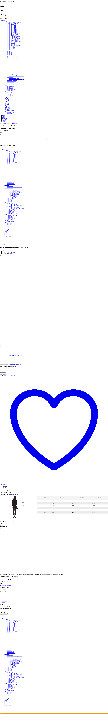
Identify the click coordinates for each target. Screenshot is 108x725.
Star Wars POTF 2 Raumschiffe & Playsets (16, 79)
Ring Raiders (6, 103)
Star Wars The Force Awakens (12, 84)
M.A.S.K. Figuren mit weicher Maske (13, 36)
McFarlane (6, 106)
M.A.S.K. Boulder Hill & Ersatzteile (13, 33)
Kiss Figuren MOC (7, 107)
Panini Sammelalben (10, 112)
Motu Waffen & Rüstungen (14, 63)
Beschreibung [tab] (4, 486)
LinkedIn (8, 375)
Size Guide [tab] (4, 487)
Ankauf (3, 116)
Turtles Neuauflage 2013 (11, 89)
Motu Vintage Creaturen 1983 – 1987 (15, 61)
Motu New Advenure (10, 68)
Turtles (5, 85)
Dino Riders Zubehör (10, 53)
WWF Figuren (9, 94)
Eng (3, 10)
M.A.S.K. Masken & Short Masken (13, 39)
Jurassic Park (6, 99)
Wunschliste (4, 119)
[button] (1, 124)
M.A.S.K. (6, 21)
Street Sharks (6, 100)
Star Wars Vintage (10, 74)
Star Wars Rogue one (10, 83)
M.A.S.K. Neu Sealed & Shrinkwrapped (14, 22)
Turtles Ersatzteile (10, 88)
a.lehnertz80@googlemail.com (5, 585)
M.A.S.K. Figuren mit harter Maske (13, 37)
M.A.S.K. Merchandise (11, 43)
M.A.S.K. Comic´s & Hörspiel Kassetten (14, 41)
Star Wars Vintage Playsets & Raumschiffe (16, 76)
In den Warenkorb (3, 374)
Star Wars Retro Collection (11, 81)
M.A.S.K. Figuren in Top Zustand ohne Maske (15, 38)
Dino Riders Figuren (10, 52)
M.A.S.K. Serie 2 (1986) (11, 26)
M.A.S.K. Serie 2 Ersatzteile (12, 30)
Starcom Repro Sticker (11, 92)
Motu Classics (9, 199)
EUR (5, 16)
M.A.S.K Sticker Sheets (11, 44)
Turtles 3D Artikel (10, 90)
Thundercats (6, 97)
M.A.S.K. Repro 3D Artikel (12, 47)
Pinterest (11, 375)
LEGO (5, 102)
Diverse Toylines (7, 108)
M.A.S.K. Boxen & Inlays (11, 24)
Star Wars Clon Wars (10, 82)
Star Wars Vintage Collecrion (12, 80)
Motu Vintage (9, 59)
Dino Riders (6, 50)
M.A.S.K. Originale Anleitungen (12, 40)
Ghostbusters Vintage (10, 56)
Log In (3, 121)
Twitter (5, 375)
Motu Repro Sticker (12, 67)
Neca (5, 105)
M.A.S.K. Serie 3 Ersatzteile (12, 31)
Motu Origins (9, 200)
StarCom (6, 91)
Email (14, 375)
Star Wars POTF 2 (10, 77)
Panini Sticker (9, 113)
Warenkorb (4, 120)
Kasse (9, 613)
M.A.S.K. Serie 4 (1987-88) (12, 28)
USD (3, 14)
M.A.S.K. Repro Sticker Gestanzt (13, 46)
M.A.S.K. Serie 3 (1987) (11, 27)
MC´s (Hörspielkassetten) (9, 110)
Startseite (3, 115)
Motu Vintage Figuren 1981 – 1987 (15, 60)
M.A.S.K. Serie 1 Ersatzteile (12, 29)
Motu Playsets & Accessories (14, 64)
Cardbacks (6, 96)
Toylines (3, 20)
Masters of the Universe (8, 58)
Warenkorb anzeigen (3, 613)
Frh (5, 12)
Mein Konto (4, 118)
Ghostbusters (6, 55)
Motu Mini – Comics (12, 65)
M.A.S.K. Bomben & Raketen (12, 34)
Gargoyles (6, 98)
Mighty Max (6, 101)
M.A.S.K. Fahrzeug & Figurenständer (13, 45)
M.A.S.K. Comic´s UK (11, 42)
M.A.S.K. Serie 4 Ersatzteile (12, 32)
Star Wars (6, 73)
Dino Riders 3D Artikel (11, 54)
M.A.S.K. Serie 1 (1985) (11, 25)
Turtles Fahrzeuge (10, 87)
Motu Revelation (10, 201)
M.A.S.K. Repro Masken (11, 48)
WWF (5, 93)
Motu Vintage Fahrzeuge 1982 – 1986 (16, 62)
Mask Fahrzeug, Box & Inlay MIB (13, 23)
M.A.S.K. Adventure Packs (12, 35)
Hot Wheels (6, 104)
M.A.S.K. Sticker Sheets (11, 49)
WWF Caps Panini (10, 95)
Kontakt (3, 117)
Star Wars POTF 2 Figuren (14, 78)
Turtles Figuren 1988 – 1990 (12, 86)
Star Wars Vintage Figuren (13, 75)
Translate (8, 715)
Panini (5, 111)
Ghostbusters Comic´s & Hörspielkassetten (14, 57)
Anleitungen (6, 109)
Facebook (1, 375)
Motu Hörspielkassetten (13, 66)
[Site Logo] (8, 123)
